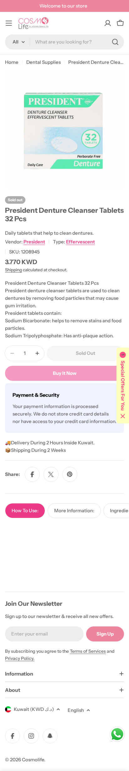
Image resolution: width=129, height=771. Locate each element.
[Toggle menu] (9, 23)
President (34, 242)
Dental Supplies (43, 62)
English (76, 710)
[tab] (25, 510)
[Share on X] (51, 474)
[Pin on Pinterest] (69, 474)
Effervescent (80, 242)
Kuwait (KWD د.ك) (34, 709)
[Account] (107, 23)
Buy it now (64, 373)
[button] (122, 385)
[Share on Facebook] (32, 474)
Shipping (13, 269)
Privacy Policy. (19, 658)
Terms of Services (88, 651)
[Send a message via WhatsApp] (117, 734)
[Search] (115, 42)
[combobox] (64, 41)
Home (11, 62)
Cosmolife (33, 760)
